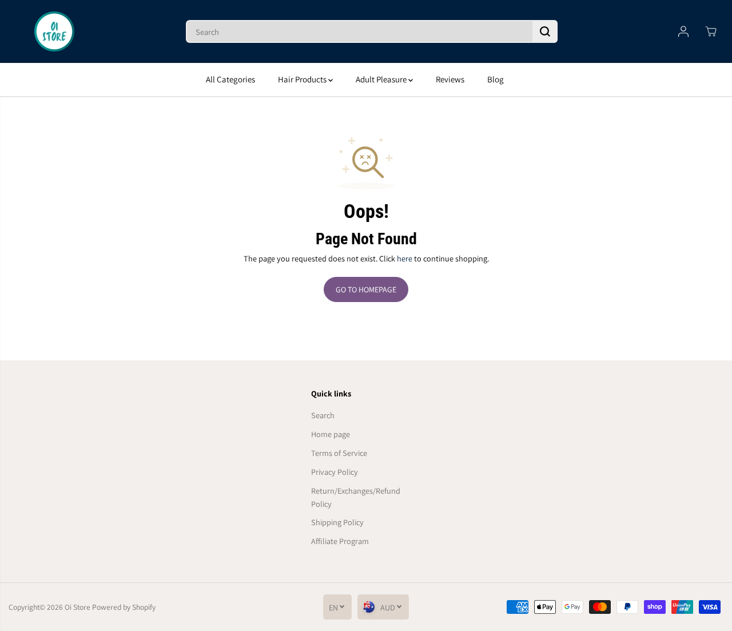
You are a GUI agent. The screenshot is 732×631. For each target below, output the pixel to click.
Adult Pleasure (382, 79)
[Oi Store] (54, 31)
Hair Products (303, 79)
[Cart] (710, 31)
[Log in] (683, 31)
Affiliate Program (340, 540)
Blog (495, 79)
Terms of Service (339, 452)
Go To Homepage (366, 289)
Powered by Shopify (124, 607)
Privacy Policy (334, 471)
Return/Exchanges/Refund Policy (355, 497)
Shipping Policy (337, 522)
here (404, 258)
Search (323, 415)
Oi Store (77, 607)
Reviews (450, 79)
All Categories (230, 79)
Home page (330, 433)
